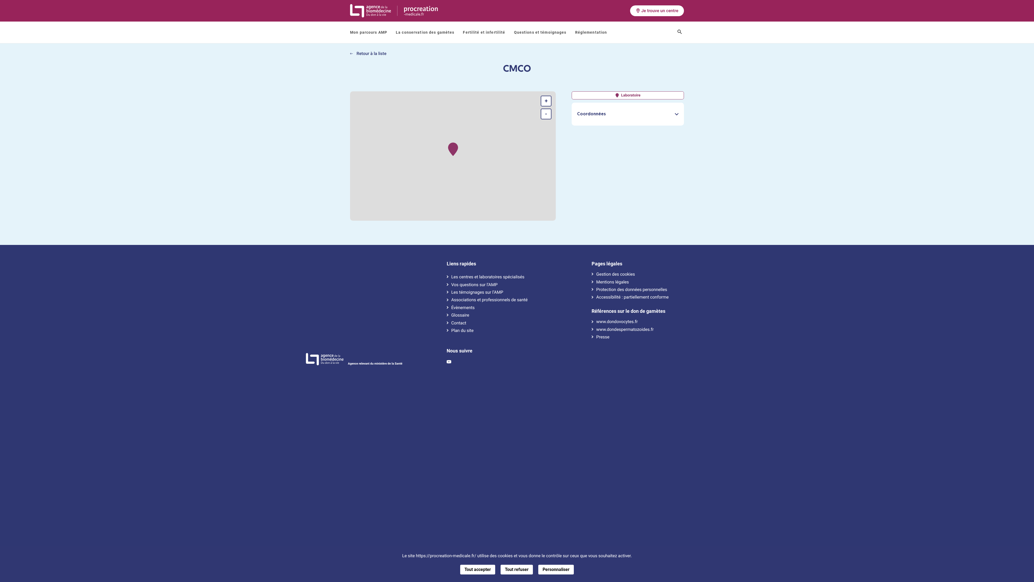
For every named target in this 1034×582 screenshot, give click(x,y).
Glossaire (460, 315)
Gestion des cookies (615, 274)
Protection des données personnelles (631, 289)
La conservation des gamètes (425, 32)
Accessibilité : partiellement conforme (632, 297)
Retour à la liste (370, 53)
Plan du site (462, 330)
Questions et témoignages (540, 32)
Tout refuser (517, 569)
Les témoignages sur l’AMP (477, 292)
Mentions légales (612, 282)
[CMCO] (453, 149)
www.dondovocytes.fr (617, 321)
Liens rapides (461, 263)
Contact (458, 323)
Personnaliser (556, 569)
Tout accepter (477, 569)
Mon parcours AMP (368, 32)
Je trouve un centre (659, 10)
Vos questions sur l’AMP (474, 284)
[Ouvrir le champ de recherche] (679, 32)
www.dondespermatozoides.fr (625, 329)
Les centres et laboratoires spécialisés (488, 277)
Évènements (463, 307)
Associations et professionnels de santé (489, 299)
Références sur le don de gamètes (628, 311)
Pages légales (607, 263)
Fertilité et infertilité (484, 32)
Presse (602, 337)
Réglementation (591, 32)
